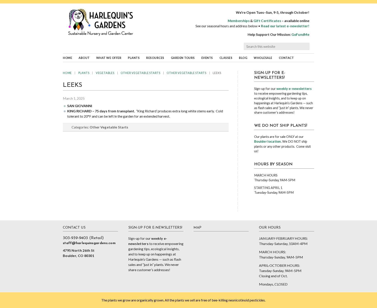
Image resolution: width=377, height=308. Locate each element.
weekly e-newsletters (294, 89)
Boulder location (267, 141)
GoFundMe (300, 34)
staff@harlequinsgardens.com (89, 243)
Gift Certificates (267, 21)
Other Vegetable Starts (109, 127)
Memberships (239, 21)
